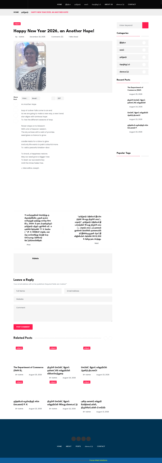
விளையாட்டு (120, 4)
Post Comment (23, 327)
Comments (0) (57, 37)
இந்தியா (68, 4)
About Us (109, 4)
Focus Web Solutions (98, 460)
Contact (132, 4)
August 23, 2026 (102, 375)
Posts (78, 446)
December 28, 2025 (37, 37)
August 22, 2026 (69, 409)
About (68, 446)
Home (59, 4)
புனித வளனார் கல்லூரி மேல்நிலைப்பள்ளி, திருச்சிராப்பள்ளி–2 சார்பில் (93, 405)
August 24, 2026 (69, 378)
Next (97, 243)
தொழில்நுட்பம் (96, 4)
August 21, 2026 (102, 412)
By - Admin (19, 37)
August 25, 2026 (35, 375)
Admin (35, 259)
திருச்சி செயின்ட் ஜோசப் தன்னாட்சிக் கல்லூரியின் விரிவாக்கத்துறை (58, 371)
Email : (34, 98)
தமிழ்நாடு (77, 4)
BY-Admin (19, 375)
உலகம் (86, 4)
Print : (24, 98)
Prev (29, 244)
